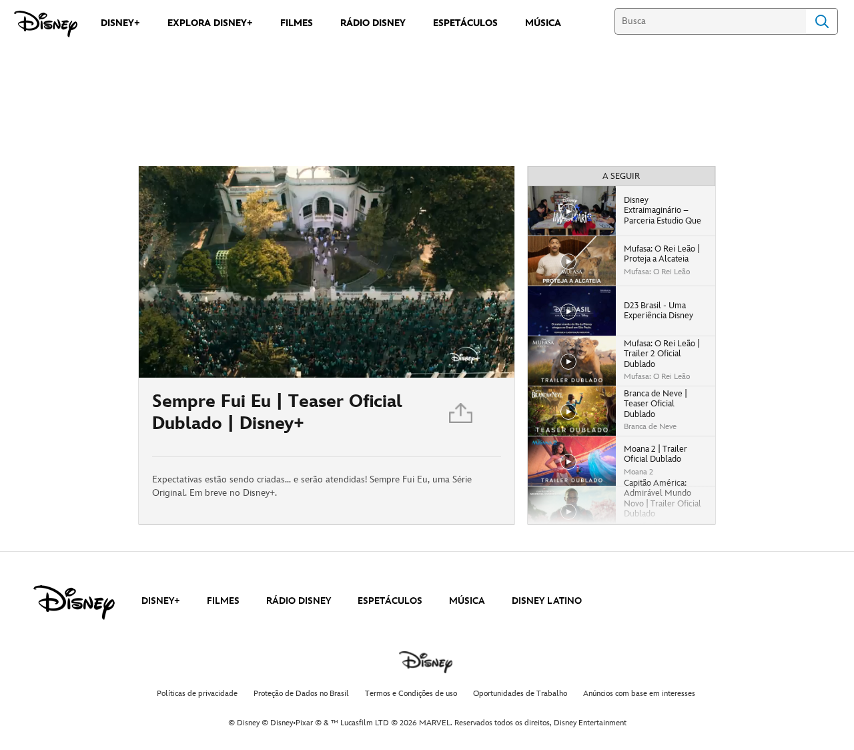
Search (822, 21)
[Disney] (45, 24)
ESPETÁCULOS (390, 601)
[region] (326, 272)
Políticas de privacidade (197, 694)
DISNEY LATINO (547, 601)
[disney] (74, 602)
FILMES (223, 601)
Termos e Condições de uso (411, 694)
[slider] (326, 341)
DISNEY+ (160, 601)
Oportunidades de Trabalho (520, 694)
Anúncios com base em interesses (639, 694)
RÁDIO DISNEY (298, 601)
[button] (230, 360)
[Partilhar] (461, 417)
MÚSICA (467, 601)
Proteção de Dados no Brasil (301, 694)
